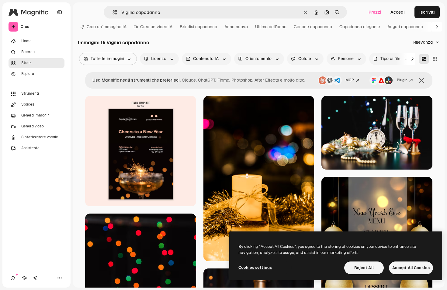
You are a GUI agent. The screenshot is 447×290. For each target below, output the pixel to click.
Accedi (397, 12)
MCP (349, 80)
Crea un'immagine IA (106, 26)
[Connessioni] (13, 278)
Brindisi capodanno (198, 26)
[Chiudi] (421, 80)
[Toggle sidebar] (59, 12)
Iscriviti (427, 12)
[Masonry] (424, 59)
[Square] (435, 59)
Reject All (364, 267)
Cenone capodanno (313, 26)
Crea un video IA (156, 26)
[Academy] (24, 278)
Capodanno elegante (359, 26)
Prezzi (375, 12)
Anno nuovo (236, 26)
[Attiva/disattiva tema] (35, 278)
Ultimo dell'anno (270, 26)
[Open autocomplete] (112, 12)
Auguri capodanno (405, 26)
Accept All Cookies (411, 267)
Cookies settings (255, 267)
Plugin (402, 80)
